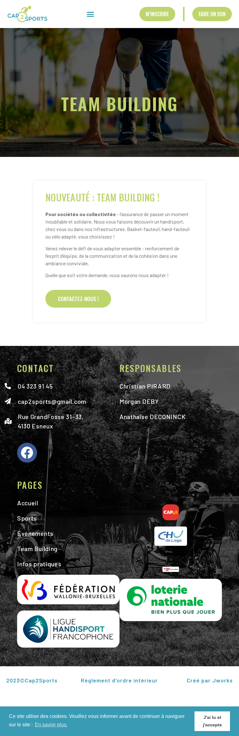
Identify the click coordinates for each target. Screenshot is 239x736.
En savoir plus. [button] (51, 724)
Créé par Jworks (209, 680)
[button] (90, 14)
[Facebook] (27, 453)
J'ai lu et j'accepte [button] (212, 721)
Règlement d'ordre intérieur (119, 680)
